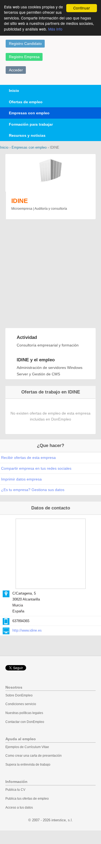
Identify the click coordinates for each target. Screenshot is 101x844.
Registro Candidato (25, 43)
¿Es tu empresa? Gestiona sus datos (32, 490)
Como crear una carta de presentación (33, 756)
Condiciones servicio (20, 704)
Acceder (16, 70)
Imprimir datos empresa (21, 479)
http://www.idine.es (27, 630)
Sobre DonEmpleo (19, 695)
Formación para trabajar (31, 124)
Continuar (81, 8)
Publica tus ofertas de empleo (27, 798)
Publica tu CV (15, 790)
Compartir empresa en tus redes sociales (36, 468)
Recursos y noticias (27, 135)
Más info (55, 29)
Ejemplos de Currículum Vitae (27, 747)
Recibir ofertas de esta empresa (28, 457)
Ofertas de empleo (26, 102)
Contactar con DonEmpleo (24, 722)
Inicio (14, 90)
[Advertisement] (50, 274)
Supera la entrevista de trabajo (27, 764)
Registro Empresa (24, 57)
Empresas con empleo (29, 113)
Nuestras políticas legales (24, 713)
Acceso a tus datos (19, 807)
